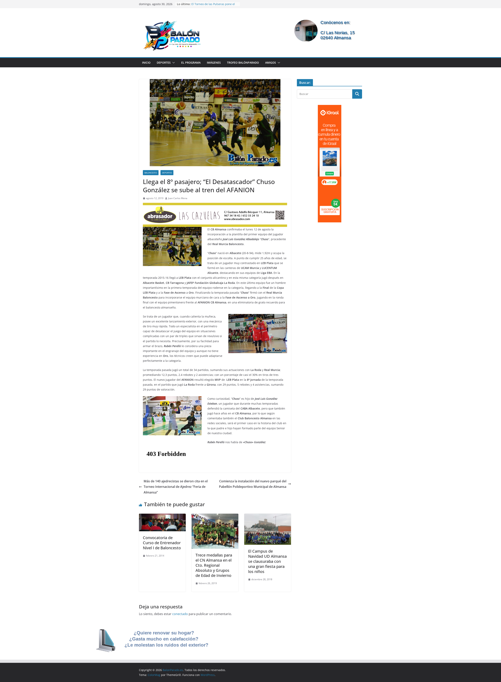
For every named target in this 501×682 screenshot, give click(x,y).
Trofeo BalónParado (243, 62)
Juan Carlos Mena (177, 198)
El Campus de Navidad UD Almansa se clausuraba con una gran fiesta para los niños (267, 561)
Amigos (270, 62)
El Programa (191, 62)
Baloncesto (150, 172)
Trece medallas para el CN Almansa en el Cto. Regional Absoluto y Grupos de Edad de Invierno (214, 565)
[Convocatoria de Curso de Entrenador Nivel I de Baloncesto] (162, 516)
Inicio (146, 62)
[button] (173, 62)
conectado (180, 614)
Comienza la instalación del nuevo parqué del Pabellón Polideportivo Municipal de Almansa (252, 484)
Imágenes (214, 62)
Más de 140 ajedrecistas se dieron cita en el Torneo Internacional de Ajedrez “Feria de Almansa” (176, 487)
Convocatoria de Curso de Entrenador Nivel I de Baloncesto (162, 542)
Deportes (164, 62)
